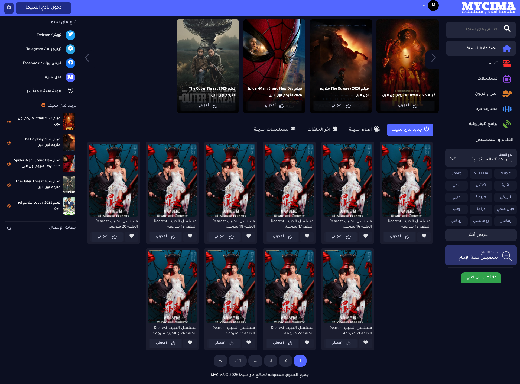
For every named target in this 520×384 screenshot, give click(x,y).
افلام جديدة (361, 129)
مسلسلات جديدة (272, 129)
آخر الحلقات (319, 129)
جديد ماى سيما (407, 129)
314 (237, 361)
